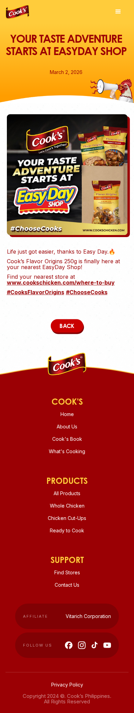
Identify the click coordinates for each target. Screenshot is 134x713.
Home (67, 414)
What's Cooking (67, 451)
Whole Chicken (67, 506)
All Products (67, 493)
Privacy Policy (67, 685)
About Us (67, 426)
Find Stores (67, 572)
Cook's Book (67, 439)
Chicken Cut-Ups (67, 518)
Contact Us (67, 585)
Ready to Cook (67, 530)
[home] (17, 10)
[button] (118, 11)
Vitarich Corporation (88, 616)
